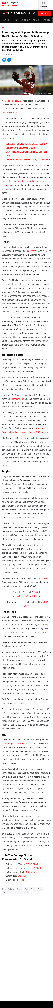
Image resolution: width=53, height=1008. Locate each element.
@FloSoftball (31, 864)
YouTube (22, 875)
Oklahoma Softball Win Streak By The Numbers (28, 159)
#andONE (36, 592)
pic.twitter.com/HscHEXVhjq (26, 596)
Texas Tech (42, 624)
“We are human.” (10, 112)
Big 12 (5, 27)
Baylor (46, 578)
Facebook (20, 879)
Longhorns (31, 250)
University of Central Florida (15, 743)
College (11, 889)
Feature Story (30, 889)
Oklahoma (7, 893)
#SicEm (26, 592)
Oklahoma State (18, 398)
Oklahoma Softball (21, 893)
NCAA (19, 889)
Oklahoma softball (13, 100)
